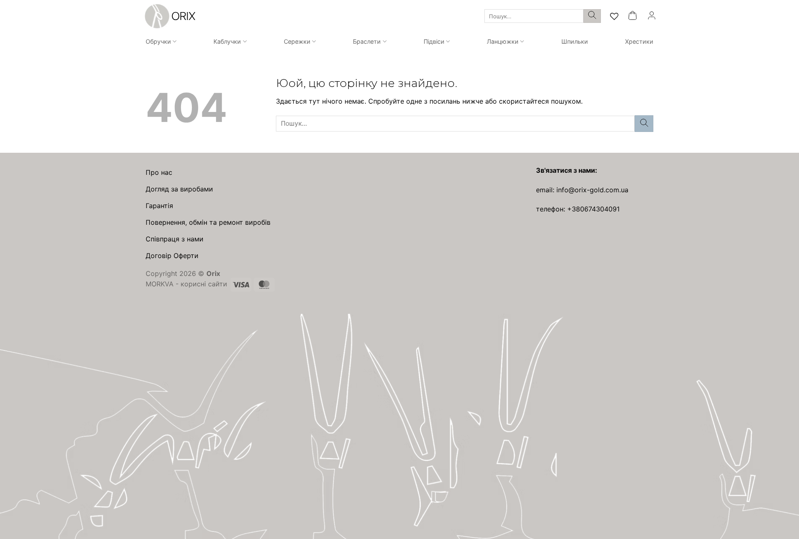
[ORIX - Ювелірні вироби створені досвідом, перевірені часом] (169, 16)
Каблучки (227, 41)
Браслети (367, 41)
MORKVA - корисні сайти (186, 284)
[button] (633, 16)
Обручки (158, 41)
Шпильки (574, 41)
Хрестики (639, 41)
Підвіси (434, 41)
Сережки (297, 41)
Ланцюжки (503, 41)
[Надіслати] (592, 16)
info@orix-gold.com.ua (592, 190)
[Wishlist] (614, 16)
